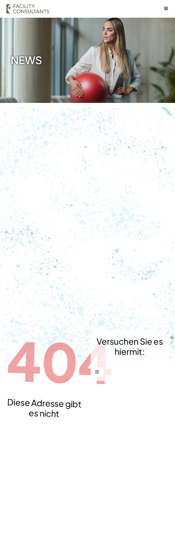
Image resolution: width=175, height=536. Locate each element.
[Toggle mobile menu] (166, 8)
